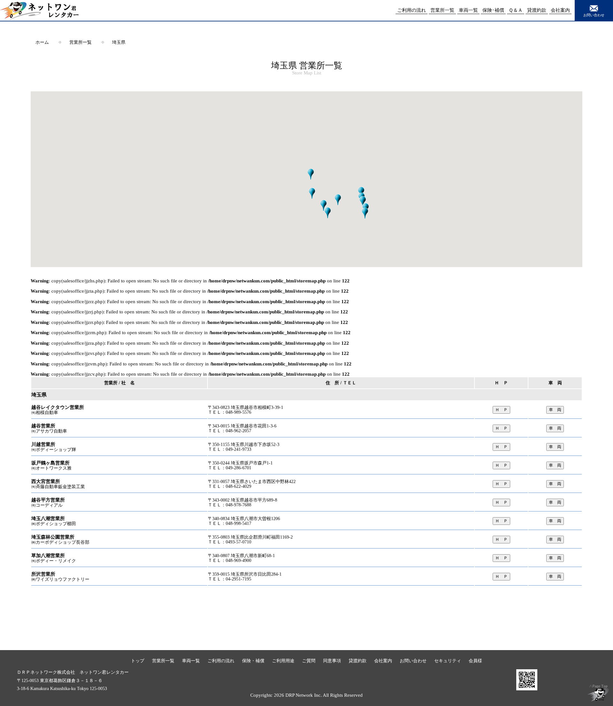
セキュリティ (447, 660)
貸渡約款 (358, 660)
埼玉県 (118, 42)
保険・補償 (253, 660)
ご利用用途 (283, 660)
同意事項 (332, 660)
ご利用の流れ (221, 660)
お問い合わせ (593, 15)
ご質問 (308, 660)
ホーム (42, 42)
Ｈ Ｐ (501, 409)
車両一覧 (191, 660)
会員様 (475, 660)
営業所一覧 (80, 42)
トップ (137, 660)
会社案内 (383, 660)
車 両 (555, 409)
